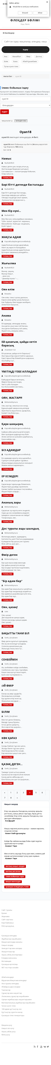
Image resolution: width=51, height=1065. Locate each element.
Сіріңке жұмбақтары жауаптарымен (17, 999)
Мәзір (7, 4)
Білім (6, 61)
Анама (6, 315)
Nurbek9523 (9, 163)
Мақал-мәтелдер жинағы (12, 942)
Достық (39, 56)
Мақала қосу (7, 1025)
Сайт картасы (7, 919)
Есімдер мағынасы (9, 958)
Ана (5, 56)
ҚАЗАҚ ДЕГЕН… (12, 764)
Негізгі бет (8, 76)
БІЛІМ (6, 712)
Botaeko (8, 294)
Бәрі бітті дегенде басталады (23, 184)
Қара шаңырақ (12, 424)
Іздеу (25, 49)
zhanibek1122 (10, 350)
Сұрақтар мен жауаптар (12, 993)
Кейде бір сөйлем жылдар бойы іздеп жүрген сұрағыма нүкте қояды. (23, 842)
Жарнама (5, 916)
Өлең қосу (6, 1034)
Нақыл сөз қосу (8, 1028)
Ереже (4, 913)
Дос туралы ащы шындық (20, 528)
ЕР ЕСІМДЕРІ (10, 476)
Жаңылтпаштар (8, 951)
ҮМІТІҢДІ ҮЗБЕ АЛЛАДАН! (19, 371)
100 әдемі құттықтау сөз (12, 1009)
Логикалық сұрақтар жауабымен (15, 996)
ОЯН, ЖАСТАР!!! (12, 397)
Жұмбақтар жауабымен (11, 939)
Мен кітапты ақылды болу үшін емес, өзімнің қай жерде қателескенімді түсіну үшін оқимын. (24, 854)
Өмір (28, 56)
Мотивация (6, 961)
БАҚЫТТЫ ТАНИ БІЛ (15, 633)
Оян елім (8, 289)
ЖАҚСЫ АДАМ (11, 237)
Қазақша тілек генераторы (13, 1015)
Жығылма (9, 263)
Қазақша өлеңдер (9, 935)
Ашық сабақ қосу (9, 1031)
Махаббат (17, 56)
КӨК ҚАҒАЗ (9, 738)
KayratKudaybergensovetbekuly (17, 241)
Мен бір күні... (11, 211)
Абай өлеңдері (8, 977)
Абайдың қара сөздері (11, 987)
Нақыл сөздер (7, 945)
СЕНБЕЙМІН (10, 659)
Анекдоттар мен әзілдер (12, 948)
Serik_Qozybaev (11, 637)
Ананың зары (11, 502)
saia (6, 611)
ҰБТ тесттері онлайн (10, 967)
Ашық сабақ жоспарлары (12, 955)
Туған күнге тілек (11, 66)
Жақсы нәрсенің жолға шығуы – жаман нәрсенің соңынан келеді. (24, 829)
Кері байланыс (8, 923)
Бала (15, 61)
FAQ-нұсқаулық (8, 926)
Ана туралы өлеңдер (10, 983)
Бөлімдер (9, 33)
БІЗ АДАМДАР (11, 450)
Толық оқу (7, 178)
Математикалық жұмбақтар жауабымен (18, 1003)
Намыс (6, 158)
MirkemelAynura (11, 402)
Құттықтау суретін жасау (12, 1012)
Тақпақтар (6, 990)
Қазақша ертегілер (10, 964)
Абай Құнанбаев (30, 61)
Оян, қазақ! (10, 607)
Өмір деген (10, 555)
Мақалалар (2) (7, 121)
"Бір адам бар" (12, 581)
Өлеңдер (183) (21, 121)
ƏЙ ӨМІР (8, 685)
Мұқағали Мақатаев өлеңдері (14, 980)
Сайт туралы (7, 910)
